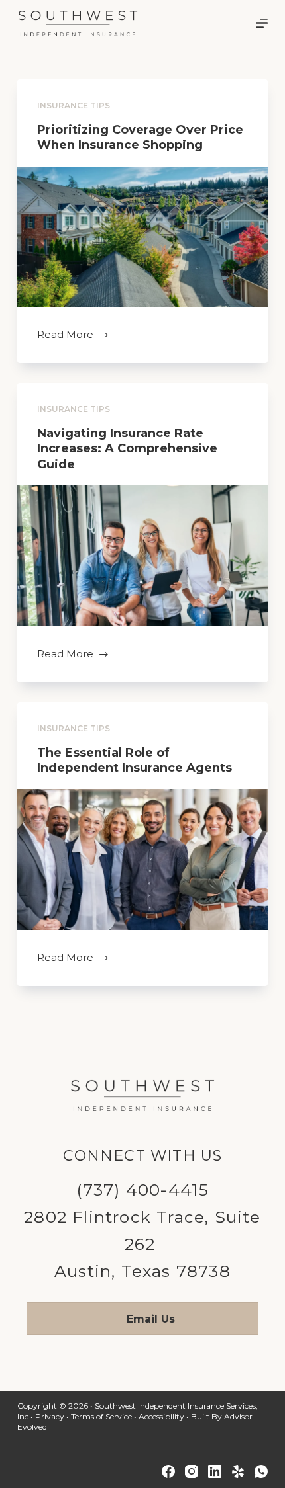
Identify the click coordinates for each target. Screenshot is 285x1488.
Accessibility (161, 1416)
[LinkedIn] (214, 1471)
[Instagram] (191, 1471)
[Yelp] (238, 1471)
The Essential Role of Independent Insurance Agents (134, 760)
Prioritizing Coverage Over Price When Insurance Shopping (140, 137)
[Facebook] (168, 1471)
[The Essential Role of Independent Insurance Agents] (142, 859)
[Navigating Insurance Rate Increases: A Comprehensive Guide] (142, 555)
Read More (65, 335)
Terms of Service (101, 1416)
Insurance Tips (73, 105)
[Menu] (262, 23)
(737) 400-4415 (142, 1190)
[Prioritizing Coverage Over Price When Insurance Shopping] (142, 237)
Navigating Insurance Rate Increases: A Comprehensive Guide (127, 449)
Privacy (49, 1416)
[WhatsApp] (261, 1471)
